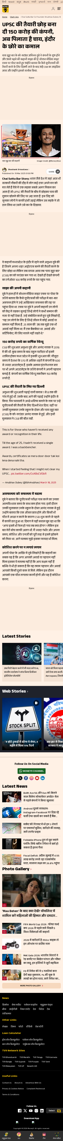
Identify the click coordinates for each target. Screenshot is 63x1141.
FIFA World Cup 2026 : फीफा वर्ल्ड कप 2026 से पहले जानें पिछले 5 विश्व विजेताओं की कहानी (41, 928)
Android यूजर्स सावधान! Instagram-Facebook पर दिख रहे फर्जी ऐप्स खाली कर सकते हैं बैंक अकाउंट (41, 812)
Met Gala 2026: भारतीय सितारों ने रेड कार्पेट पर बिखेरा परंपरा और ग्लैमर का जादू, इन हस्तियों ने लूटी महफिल (42, 959)
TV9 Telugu (38, 1057)
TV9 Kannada (51, 1057)
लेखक (5, 1027)
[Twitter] (20, 778)
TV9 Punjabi (33, 1062)
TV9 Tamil (46, 1062)
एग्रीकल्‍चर (6, 1014)
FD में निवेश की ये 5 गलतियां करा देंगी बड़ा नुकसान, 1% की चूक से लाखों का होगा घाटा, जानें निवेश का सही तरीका (40, 975)
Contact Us (7, 1083)
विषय (13, 1027)
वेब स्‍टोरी (39, 1027)
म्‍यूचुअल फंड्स (46, 1005)
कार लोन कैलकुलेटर (11, 1045)
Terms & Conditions (10, 1095)
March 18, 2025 (48, 483)
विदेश (41, 1009)
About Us (19, 1083)
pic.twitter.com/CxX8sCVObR (28, 474)
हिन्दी (4, 2)
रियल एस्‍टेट (25, 1009)
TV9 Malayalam (8, 1066)
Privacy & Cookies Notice (13, 1089)
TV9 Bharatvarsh (9, 1057)
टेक (48, 1009)
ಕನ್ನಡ (19, 2)
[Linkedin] (43, 778)
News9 (11, 2)
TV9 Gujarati (20, 1062)
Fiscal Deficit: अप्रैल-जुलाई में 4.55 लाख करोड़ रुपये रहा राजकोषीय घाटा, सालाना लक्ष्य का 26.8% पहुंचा (41, 859)
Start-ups (14, 17)
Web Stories (14, 692)
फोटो (21, 1027)
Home (4, 17)
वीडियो (29, 1027)
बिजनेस (5, 1005)
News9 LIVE (32, 1066)
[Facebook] (19, 1110)
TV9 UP (21, 1066)
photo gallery (15, 869)
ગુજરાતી (41, 2)
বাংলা (49, 2)
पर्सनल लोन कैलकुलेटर (33, 1040)
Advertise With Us (33, 1083)
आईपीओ (13, 1009)
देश (34, 1009)
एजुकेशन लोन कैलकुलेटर (34, 1045)
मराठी (34, 2)
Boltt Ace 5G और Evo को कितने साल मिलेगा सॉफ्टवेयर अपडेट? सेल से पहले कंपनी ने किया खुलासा (40, 797)
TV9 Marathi (25, 1057)
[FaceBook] (26, 778)
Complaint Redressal (36, 1089)
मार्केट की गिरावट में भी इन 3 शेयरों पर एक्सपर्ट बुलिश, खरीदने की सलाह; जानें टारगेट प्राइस (42, 828)
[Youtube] (37, 778)
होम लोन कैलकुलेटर (11, 1040)
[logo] (5, 8)
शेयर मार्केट (16, 1005)
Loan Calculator (11, 1033)
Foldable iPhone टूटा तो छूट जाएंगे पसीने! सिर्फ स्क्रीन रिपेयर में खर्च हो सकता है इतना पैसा (40, 844)
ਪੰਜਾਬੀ (55, 2)
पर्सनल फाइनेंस (30, 1005)
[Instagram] (31, 778)
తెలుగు (26, 2)
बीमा (4, 1009)
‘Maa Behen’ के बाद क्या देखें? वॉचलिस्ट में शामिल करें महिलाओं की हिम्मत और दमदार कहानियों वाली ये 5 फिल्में (28, 913)
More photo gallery (30, 986)
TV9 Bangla (7, 1062)
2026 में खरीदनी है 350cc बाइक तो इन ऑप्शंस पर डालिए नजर (41, 942)
